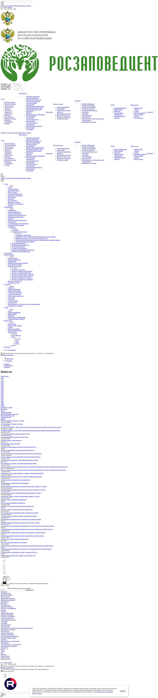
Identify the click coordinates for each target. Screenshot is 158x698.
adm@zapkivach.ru (8, 355)
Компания (4, 592)
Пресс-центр (134, 105)
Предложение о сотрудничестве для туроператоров (17, 628)
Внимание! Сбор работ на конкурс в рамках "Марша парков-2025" (21, 476)
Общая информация (63, 107)
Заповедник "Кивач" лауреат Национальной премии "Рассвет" (20, 496)
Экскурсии (85, 112)
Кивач (3, 649)
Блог (2, 652)
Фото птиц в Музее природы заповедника (14, 542)
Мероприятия (118, 109)
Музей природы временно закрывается (13, 503)
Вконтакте (10, 358)
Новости (3, 654)
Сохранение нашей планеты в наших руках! (14, 437)
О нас (3, 99)
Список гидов (86, 117)
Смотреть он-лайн (62, 118)
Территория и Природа (9, 108)
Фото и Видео (138, 118)
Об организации (10, 102)
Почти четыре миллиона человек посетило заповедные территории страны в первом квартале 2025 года (33, 470)
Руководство (9, 114)
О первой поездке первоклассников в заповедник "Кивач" (19, 516)
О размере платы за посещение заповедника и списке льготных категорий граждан (27, 529)
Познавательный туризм (33, 109)
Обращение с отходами (89, 122)
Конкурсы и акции (140, 113)
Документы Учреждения (23, 235)
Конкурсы (117, 111)
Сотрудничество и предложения (31, 123)
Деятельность (23, 93)
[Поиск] (2, 180)
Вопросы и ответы (10, 118)
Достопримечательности (89, 110)
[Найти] (2, 4)
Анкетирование (87, 115)
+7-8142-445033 (7, 7)
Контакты (150, 112)
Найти (3, 694)
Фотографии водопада (64, 114)
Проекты (29, 113)
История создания (10, 104)
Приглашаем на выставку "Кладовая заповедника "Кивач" (19, 463)
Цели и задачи (9, 105)
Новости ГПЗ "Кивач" (138, 108)
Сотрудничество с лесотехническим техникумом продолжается (20, 457)
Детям (112, 105)
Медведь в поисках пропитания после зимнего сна (16, 509)
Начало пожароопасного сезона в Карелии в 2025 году (18, 450)
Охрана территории (32, 98)
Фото (17, 340)
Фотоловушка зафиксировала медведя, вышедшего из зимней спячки (22, 536)
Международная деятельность (35, 114)
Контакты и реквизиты (8, 111)
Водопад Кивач (58, 104)
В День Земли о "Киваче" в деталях (12, 424)
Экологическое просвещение (35, 106)
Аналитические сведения (34, 126)
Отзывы (7, 123)
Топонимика (61, 109)
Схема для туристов (88, 109)
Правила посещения (88, 105)
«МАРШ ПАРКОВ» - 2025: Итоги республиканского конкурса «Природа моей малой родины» (30, 430)
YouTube (9, 361)
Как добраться (9, 117)
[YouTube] (5, 677)
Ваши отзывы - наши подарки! (10, 443)
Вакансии (8, 115)
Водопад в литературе (64, 117)
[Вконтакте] (5, 675)
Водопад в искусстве (63, 115)
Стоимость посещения (89, 107)
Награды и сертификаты (9, 121)
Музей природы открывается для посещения (15, 483)
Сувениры (85, 114)
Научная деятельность (33, 101)
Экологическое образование (119, 113)
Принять (123, 691)
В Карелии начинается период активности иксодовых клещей (20, 522)
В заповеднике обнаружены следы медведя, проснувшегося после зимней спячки (26, 549)
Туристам (77, 101)
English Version (5, 657)
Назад (12, 185)
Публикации (30, 118)
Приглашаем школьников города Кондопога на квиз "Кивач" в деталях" (23, 490)
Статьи (136, 111)
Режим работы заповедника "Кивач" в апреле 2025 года (18, 555)
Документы (29, 129)
